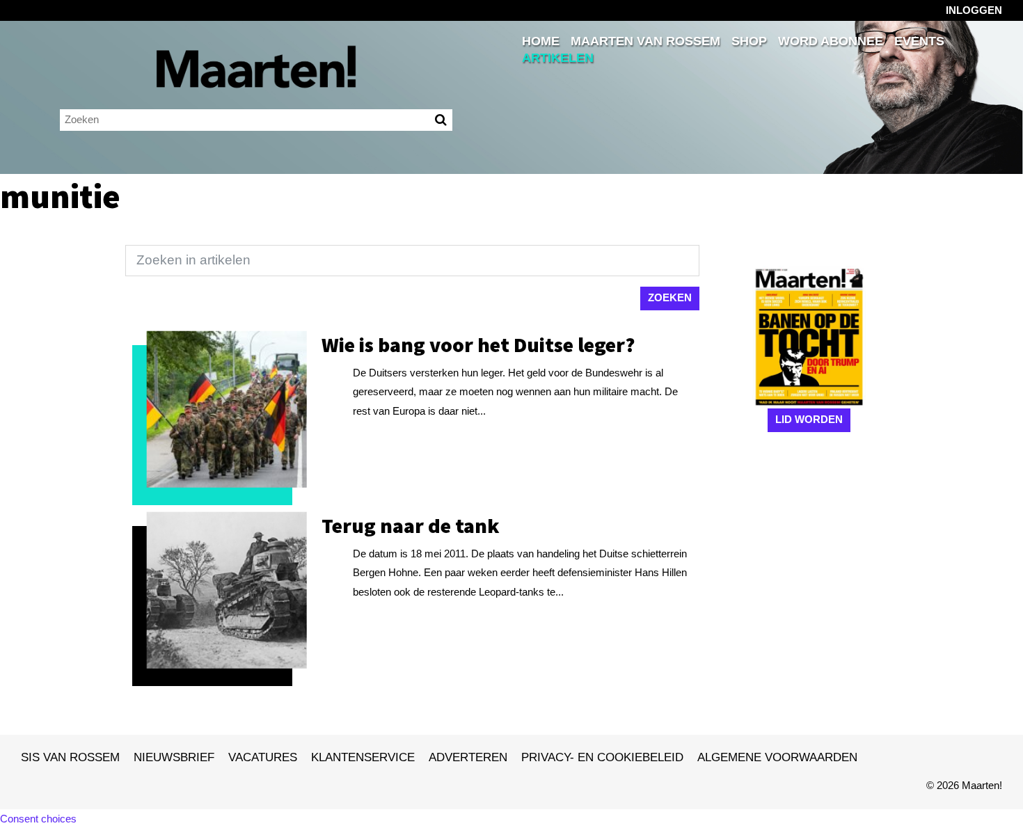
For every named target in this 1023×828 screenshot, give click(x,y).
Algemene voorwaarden (777, 757)
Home (541, 41)
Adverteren (468, 757)
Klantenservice (363, 757)
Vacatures (262, 757)
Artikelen (558, 58)
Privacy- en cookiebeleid (602, 757)
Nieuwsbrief (174, 757)
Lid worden (809, 419)
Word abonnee (830, 41)
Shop (749, 41)
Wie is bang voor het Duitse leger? (478, 344)
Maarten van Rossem (645, 41)
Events (919, 41)
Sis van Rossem (70, 757)
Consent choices (38, 819)
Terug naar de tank (411, 525)
